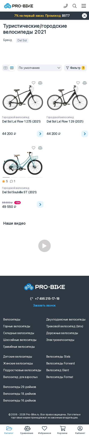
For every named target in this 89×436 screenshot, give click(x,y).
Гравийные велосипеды (19, 346)
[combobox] (39, 68)
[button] (44, 16)
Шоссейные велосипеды (19, 340)
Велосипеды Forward (60, 363)
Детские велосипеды (17, 356)
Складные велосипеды (18, 333)
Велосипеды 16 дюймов (19, 400)
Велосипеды (11, 319)
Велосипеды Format (59, 377)
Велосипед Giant (57, 370)
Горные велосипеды (16, 326)
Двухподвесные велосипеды (66, 319)
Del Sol (22, 40)
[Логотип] (18, 5)
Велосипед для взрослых (20, 377)
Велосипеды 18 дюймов (19, 393)
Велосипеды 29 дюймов (19, 387)
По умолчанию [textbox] (29, 68)
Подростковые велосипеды (22, 370)
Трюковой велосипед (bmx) (64, 326)
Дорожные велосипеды (62, 333)
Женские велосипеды (18, 363)
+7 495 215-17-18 (47, 298)
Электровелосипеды (60, 340)
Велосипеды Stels (58, 356)
